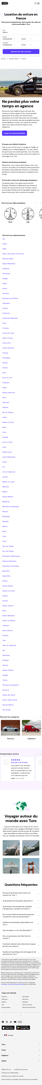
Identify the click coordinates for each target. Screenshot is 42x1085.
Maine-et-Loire (8, 482)
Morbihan (6, 516)
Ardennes (6, 273)
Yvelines (5, 625)
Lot (3, 467)
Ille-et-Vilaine (7, 412)
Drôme (5, 368)
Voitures (4, 996)
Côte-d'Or (6, 343)
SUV (3, 1004)
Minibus (4, 1002)
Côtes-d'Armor (8, 348)
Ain (3, 239)
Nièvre (5, 526)
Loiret (4, 462)
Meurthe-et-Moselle (10, 506)
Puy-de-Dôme (8, 551)
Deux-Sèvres (7, 630)
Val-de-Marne (8, 705)
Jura (4, 432)
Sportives (25, 999)
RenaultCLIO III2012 (19, 762)
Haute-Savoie (7, 606)
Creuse (5, 353)
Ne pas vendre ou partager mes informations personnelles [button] (20, 1079)
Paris (4, 611)
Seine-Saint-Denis (9, 700)
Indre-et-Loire (8, 422)
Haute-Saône (7, 586)
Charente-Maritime (10, 318)
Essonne (5, 690)
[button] (36, 3)
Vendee (5, 660)
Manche (5, 487)
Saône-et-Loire (8, 591)
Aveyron (5, 293)
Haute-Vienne (8, 670)
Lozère (5, 477)
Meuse (5, 511)
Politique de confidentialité (10, 1073)
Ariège (5, 278)
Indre (4, 417)
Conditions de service (21, 1069)
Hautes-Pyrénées (9, 561)
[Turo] (5, 3)
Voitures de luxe (27, 1004)
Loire (4, 447)
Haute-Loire (7, 452)
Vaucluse (6, 655)
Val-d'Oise (6, 710)
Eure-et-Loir (7, 378)
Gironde (5, 402)
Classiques (25, 996)
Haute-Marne (7, 497)
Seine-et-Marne (8, 620)
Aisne (4, 244)
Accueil (3, 58)
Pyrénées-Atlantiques (11, 556)
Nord (4, 531)
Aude (4, 288)
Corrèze (5, 328)
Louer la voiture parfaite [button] (14, 133)
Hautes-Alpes (7, 259)
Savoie (5, 601)
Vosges (5, 675)
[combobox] (21, 32)
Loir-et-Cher (7, 442)
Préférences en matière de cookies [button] (13, 1076)
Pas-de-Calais (8, 546)
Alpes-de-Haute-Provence (13, 254)
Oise (4, 536)
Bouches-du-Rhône (10, 298)
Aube (4, 283)
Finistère (5, 382)
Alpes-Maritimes (8, 264)
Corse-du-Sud (8, 333)
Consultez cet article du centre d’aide (12, 984)
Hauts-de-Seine (8, 695)
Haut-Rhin (6, 576)
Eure (4, 373)
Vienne (5, 665)
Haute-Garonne (8, 392)
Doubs (4, 363)
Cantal (5, 308)
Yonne (4, 680)
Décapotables (6, 1007)
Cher (4, 323)
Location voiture (14, 58)
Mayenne (6, 501)
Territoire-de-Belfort (10, 685)
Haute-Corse (7, 338)
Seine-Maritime (8, 616)
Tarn (4, 640)
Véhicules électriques (29, 1007)
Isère (4, 427)
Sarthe (5, 596)
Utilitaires (5, 999)
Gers (4, 397)
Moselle (5, 521)
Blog (20, 1022)
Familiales (25, 1002)
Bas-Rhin (5, 571)
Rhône (5, 581)
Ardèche (5, 268)
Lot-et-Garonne (8, 472)
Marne (4, 492)
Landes (5, 437)
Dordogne (6, 358)
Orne (4, 541)
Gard (4, 387)
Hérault (5, 407)
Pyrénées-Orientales (10, 566)
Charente (6, 313)
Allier (4, 249)
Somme (5, 635)
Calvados (6, 303)
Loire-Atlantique (8, 457)
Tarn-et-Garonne (9, 645)
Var (3, 650)
